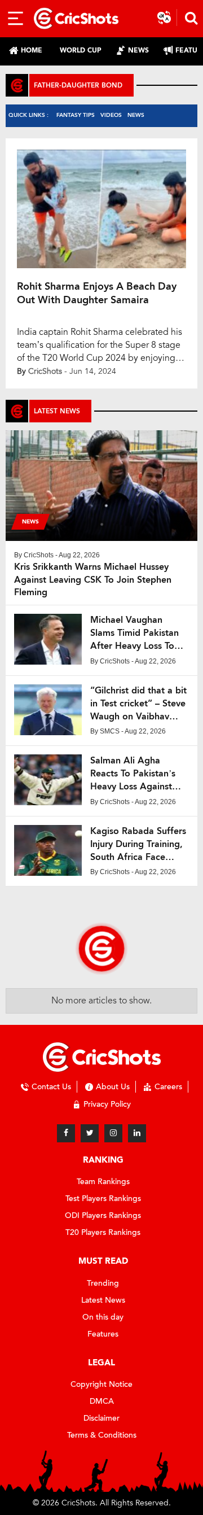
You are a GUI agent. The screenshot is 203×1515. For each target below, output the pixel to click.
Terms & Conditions (101, 1435)
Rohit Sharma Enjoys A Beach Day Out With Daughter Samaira (96, 293)
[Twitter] (90, 1133)
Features (102, 1334)
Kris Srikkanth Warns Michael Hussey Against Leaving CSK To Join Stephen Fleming (92, 580)
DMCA (102, 1401)
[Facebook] (66, 1133)
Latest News (103, 1300)
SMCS (110, 731)
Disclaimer (101, 1418)
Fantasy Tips (75, 115)
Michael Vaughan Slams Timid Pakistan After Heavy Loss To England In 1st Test (134, 633)
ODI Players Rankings (103, 1215)
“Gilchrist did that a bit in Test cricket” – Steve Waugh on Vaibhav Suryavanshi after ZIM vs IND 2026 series (138, 703)
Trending (103, 1283)
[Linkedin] (137, 1133)
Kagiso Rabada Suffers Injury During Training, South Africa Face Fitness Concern (138, 844)
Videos (111, 115)
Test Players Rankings (103, 1198)
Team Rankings (103, 1181)
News (135, 115)
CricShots (45, 371)
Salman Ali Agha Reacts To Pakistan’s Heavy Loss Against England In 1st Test (132, 773)
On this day (102, 1317)
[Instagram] (113, 1133)
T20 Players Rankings (102, 1232)
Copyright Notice (101, 1384)
